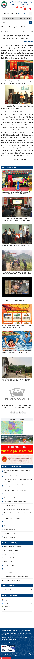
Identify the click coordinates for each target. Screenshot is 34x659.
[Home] (4, 4)
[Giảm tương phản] (32, 31)
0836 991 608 (12, 639)
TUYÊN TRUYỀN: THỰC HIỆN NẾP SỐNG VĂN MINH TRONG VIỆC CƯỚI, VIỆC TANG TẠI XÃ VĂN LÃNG (16, 406)
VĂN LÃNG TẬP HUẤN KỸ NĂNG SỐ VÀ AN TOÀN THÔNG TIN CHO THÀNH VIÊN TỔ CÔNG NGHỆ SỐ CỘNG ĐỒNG (16, 219)
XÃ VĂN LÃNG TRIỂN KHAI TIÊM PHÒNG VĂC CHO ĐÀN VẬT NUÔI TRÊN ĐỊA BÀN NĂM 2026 (16, 299)
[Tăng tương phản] (31, 31)
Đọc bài (26, 41)
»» (25, 412)
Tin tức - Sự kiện (23, 13)
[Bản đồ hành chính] (12, 427)
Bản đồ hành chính (17, 419)
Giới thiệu (14, 13)
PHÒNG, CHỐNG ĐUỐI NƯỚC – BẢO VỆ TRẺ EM (15, 352)
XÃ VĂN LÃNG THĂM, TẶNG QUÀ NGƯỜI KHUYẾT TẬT (16, 246)
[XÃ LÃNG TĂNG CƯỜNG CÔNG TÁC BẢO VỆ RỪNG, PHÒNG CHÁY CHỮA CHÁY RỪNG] (17, 314)
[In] (29, 31)
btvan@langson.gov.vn (12, 642)
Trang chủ (5, 13)
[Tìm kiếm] (30, 22)
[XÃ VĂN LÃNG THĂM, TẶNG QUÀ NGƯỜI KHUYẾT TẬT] (17, 234)
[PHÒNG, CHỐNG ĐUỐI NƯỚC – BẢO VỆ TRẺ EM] (17, 341)
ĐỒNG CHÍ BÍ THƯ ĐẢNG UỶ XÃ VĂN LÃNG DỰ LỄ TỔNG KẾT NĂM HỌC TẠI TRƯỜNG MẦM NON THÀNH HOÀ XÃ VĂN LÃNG (16, 193)
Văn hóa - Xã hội (23, 27)
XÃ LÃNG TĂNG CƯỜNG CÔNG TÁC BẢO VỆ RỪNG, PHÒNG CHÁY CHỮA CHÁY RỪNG (16, 326)
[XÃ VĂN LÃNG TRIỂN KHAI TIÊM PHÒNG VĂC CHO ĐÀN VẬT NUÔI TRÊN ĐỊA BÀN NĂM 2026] (17, 287)
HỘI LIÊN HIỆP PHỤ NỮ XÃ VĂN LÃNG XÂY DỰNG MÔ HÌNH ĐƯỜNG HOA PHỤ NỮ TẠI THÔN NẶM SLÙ (16, 273)
